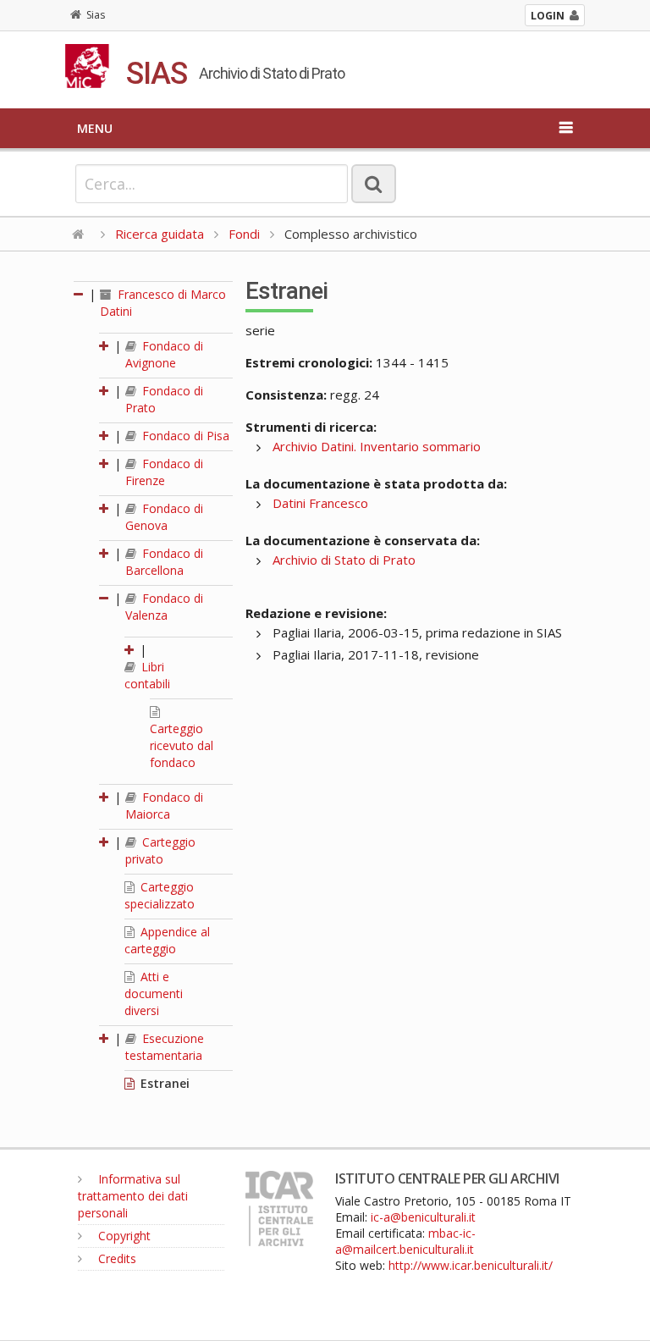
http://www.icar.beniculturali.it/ (470, 1265)
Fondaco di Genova (164, 516)
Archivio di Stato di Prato (344, 559)
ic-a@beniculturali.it (423, 1217)
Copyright (123, 1236)
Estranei (163, 1083)
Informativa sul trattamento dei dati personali (133, 1196)
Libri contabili (147, 675)
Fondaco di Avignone (164, 354)
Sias (95, 15)
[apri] (105, 346)
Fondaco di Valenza (164, 606)
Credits (115, 1258)
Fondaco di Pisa (184, 436)
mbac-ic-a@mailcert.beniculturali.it (405, 1241)
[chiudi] (105, 598)
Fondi (244, 233)
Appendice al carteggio (167, 940)
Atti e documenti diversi (153, 993)
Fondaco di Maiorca (164, 805)
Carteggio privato (160, 850)
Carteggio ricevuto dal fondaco (181, 745)
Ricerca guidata (159, 233)
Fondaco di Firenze (164, 471)
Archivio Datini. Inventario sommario (377, 446)
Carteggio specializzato (159, 895)
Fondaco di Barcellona (164, 561)
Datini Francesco (320, 502)
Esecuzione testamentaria (164, 1046)
